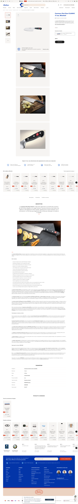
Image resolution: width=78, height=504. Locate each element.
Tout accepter (49, 499)
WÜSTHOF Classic (27, 382)
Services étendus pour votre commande (36, 473)
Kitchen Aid (21, 474)
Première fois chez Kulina (48, 472)
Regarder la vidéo (46, 49)
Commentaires (33, 471)
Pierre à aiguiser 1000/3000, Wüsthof (66, 33)
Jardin (7, 474)
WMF (19, 469)
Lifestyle (7, 477)
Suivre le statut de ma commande (49, 479)
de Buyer (20, 479)
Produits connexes (45, 197)
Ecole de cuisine (46, 477)
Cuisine (7, 469)
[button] (7, 437)
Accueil (7, 479)
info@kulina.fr (60, 478)
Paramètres (38, 197)
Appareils (7, 472)
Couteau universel (27, 380)
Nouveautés (67, 7)
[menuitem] (4, 8)
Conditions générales (34, 478)
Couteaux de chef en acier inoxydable (30, 368)
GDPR (32, 480)
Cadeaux (73, 7)
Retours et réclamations (35, 469)
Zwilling (20, 477)
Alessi (20, 471)
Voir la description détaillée (60, 24)
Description (31, 197)
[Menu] (76, 495)
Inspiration (61, 7)
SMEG (20, 472)
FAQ (44, 474)
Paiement (32, 475)
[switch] (75, 500)
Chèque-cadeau (34, 483)
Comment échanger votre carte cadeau (49, 483)
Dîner (7, 471)
